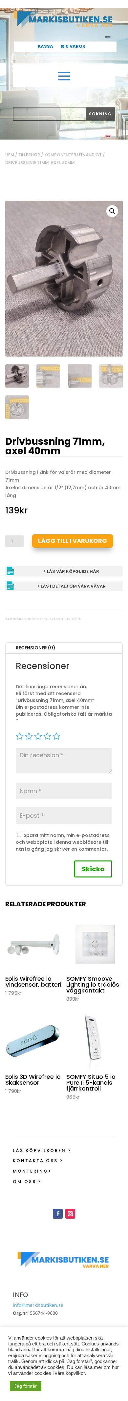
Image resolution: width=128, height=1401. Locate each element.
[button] (112, 211)
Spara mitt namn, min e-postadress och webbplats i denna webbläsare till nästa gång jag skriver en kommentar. (63, 842)
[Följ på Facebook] (58, 1214)
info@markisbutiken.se (38, 1305)
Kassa (45, 46)
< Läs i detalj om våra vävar (71, 586)
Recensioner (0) (35, 647)
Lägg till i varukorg (72, 541)
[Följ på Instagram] (70, 1214)
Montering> (32, 1171)
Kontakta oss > (38, 1161)
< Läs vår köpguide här (71, 571)
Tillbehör (29, 155)
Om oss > (27, 1181)
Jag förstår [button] (25, 1386)
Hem (9, 155)
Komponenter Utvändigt (73, 155)
